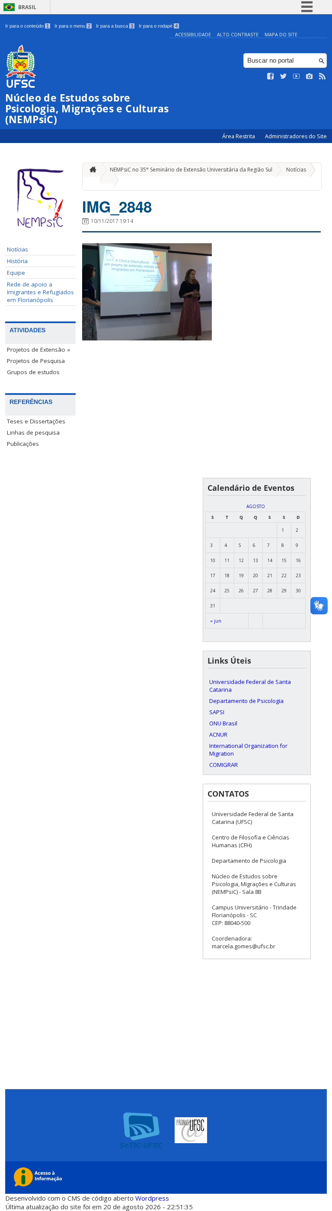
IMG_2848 (117, 206)
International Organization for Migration (248, 749)
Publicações (23, 444)
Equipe (16, 273)
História (17, 261)
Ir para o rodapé (158, 26)
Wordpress (152, 1198)
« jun (215, 621)
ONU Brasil (223, 723)
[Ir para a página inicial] (91, 169)
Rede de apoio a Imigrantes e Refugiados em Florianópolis (40, 292)
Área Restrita (239, 136)
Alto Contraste (238, 34)
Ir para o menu (72, 26)
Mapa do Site (281, 34)
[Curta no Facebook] (270, 76)
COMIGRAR (223, 765)
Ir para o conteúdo (27, 26)
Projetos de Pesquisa (36, 361)
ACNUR (218, 734)
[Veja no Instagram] (309, 76)
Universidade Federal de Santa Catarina (250, 685)
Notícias (17, 249)
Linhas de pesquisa (33, 432)
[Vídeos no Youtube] (296, 76)
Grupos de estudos (33, 372)
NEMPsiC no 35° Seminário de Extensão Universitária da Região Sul (191, 169)
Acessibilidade (193, 34)
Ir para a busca (114, 26)
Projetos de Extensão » (38, 349)
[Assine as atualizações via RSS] (322, 76)
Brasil (27, 7)
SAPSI (216, 712)
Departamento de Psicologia (246, 701)
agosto (255, 506)
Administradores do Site (296, 136)
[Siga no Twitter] (283, 76)
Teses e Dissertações (36, 421)
